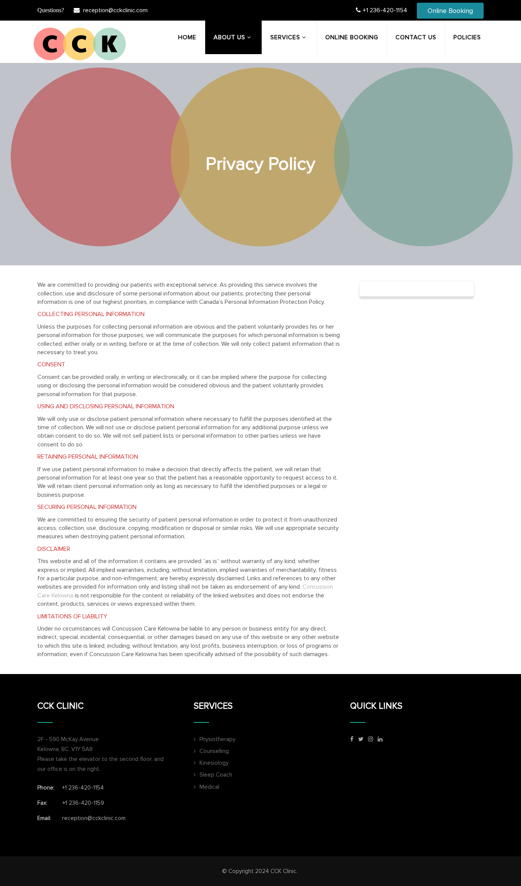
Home (187, 37)
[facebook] (352, 739)
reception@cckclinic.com (115, 10)
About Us (229, 37)
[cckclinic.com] (79, 44)
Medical (209, 786)
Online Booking (450, 10)
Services (285, 37)
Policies (467, 37)
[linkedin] (380, 739)
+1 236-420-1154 (385, 10)
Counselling (214, 751)
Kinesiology (213, 762)
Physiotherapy (217, 739)
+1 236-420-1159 (83, 802)
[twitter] (360, 739)
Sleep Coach (215, 774)
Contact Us (416, 37)
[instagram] (370, 739)
